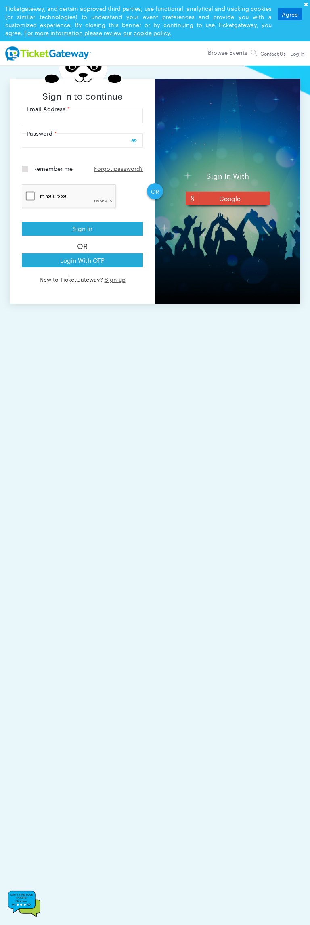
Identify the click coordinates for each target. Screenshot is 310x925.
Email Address (48, 109)
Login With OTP (82, 260)
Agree (290, 14)
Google (230, 198)
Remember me (53, 168)
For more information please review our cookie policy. (98, 33)
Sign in (82, 228)
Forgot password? (118, 168)
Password (42, 133)
